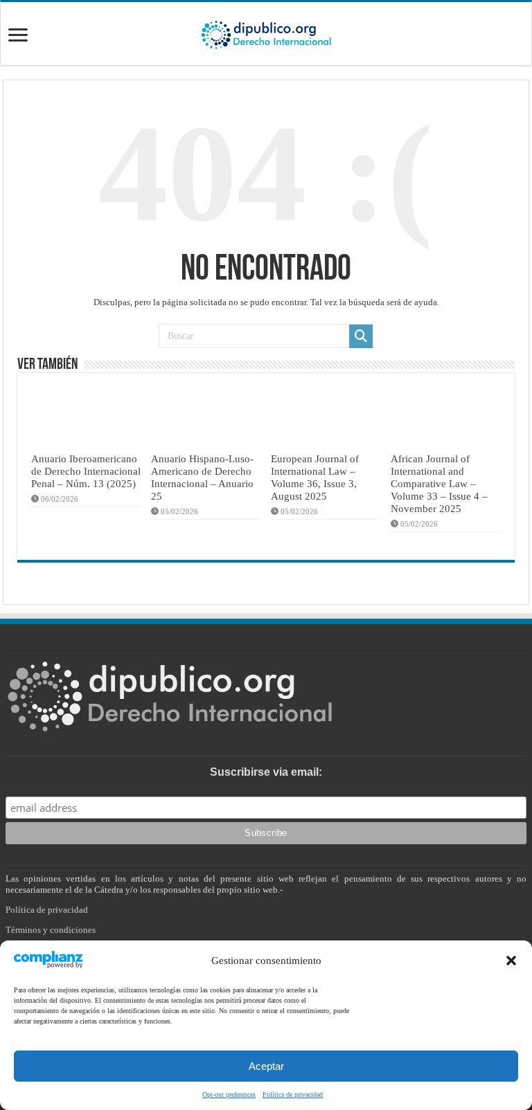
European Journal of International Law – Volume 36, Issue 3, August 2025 (315, 477)
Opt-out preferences (229, 1094)
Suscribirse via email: (266, 772)
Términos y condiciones (51, 930)
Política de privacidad (293, 1094)
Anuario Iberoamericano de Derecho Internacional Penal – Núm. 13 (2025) (86, 471)
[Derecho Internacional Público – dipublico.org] (266, 32)
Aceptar (266, 1066)
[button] (511, 960)
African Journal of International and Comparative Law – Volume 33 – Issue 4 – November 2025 (439, 483)
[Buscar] (361, 336)
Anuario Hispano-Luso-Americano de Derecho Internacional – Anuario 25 (202, 477)
